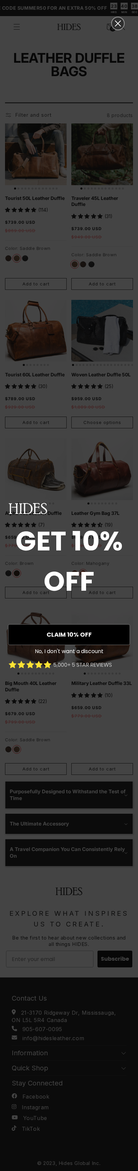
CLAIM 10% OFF (69, 634)
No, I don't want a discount (69, 651)
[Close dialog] (118, 23)
